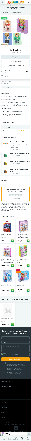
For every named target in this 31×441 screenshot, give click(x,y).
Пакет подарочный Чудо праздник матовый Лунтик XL (23, 261)
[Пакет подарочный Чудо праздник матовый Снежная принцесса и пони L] (23, 226)
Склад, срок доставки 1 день (19, 153)
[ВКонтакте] (16, 428)
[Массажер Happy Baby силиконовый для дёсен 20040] (7, 310)
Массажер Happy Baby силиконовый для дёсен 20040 (7, 320)
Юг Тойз (21, 87)
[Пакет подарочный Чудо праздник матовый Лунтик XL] (23, 251)
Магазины (4, 391)
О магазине (4, 397)
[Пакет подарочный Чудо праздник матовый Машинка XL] (7, 226)
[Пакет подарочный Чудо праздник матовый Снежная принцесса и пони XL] (7, 251)
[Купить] (12, 241)
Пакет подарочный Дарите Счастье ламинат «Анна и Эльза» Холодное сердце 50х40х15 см (23, 287)
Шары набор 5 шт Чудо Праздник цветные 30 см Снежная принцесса (7, 285)
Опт (2, 412)
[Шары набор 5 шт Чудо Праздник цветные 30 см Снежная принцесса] (7, 276)
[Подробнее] (12, 324)
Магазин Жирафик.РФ (17, 142)
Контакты (4, 417)
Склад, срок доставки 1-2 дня (20, 161)
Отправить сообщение (15, 359)
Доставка (4, 407)
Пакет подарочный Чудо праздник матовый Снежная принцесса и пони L (23, 237)
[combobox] (4, 342)
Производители (6, 386)
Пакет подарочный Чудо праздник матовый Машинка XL (7, 236)
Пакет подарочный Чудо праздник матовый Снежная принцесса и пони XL (7, 261)
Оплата (3, 402)
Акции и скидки (5, 381)
